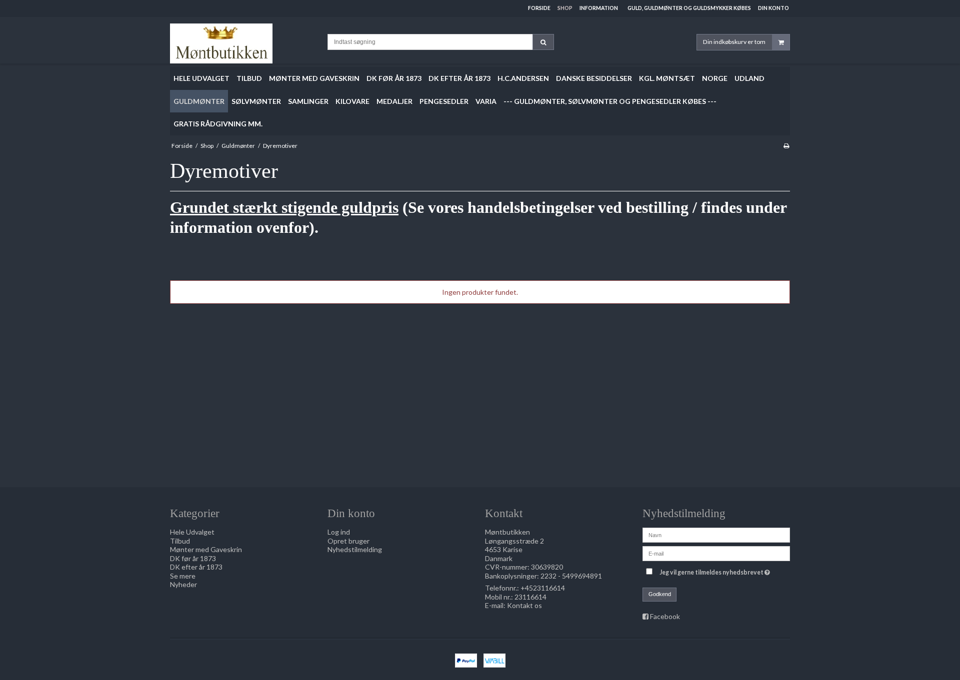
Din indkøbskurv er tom (734, 41)
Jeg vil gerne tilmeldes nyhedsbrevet (716, 570)
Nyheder (183, 584)
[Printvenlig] (786, 145)
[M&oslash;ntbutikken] (244, 43)
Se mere (183, 576)
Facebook (665, 616)
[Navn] (716, 534)
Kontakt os (524, 605)
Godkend (659, 594)
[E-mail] (716, 553)
